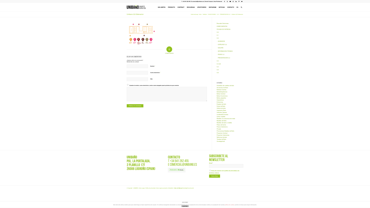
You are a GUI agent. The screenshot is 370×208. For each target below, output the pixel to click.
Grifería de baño (221, 108)
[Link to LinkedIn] (236, 1)
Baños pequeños (221, 98)
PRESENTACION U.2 (224, 58)
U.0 (218, 32)
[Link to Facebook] (224, 1)
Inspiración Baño (221, 110)
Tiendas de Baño (221, 139)
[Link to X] (227, 1)
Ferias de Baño (221, 106)
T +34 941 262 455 (186, 1)
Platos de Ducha (221, 125)
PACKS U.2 (221, 54)
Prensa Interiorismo (222, 127)
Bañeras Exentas (221, 90)
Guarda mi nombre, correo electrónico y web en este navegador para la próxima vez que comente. (154, 85)
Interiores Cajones (222, 112)
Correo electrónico (155, 72)
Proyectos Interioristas (223, 135)
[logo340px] (136, 7)
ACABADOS (221, 41)
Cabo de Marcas (178, 188)
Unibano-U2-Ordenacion (135, 14)
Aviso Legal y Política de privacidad (147, 188)
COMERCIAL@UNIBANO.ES (183, 165)
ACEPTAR (185, 206)
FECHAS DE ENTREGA (223, 29)
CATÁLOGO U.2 (222, 44)
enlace (217, 173)
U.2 (218, 38)
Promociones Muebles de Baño (225, 131)
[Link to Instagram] (233, 1)
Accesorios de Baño (222, 87)
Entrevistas (220, 102)
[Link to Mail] (241, 1)
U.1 (218, 35)
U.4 (218, 67)
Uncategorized (221, 141)
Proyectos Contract (222, 133)
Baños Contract (221, 94)
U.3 (218, 61)
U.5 (218, 70)
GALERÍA (220, 48)
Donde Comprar (209, 1)
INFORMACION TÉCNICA (225, 51)
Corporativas (220, 100)
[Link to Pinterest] (239, 1)
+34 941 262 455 (179, 161)
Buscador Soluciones (223, 23)
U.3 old (219, 64)
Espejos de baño (221, 104)
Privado (219, 129)
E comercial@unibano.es (197, 1)
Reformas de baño (222, 137)
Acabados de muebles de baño (225, 85)
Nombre (152, 66)
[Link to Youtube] (230, 1)
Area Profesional (218, 1)
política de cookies (230, 204)
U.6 (218, 72)
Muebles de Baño (221, 121)
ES (237, 7)
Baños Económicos (222, 96)
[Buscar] (241, 7)
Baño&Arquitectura (222, 92)
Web (151, 79)
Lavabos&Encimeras (222, 114)
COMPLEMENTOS (222, 26)
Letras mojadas (221, 116)
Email (211, 163)
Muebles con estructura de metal (226, 118)
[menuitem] (162, 7)
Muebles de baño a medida (224, 123)
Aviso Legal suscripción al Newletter (164, 188)
